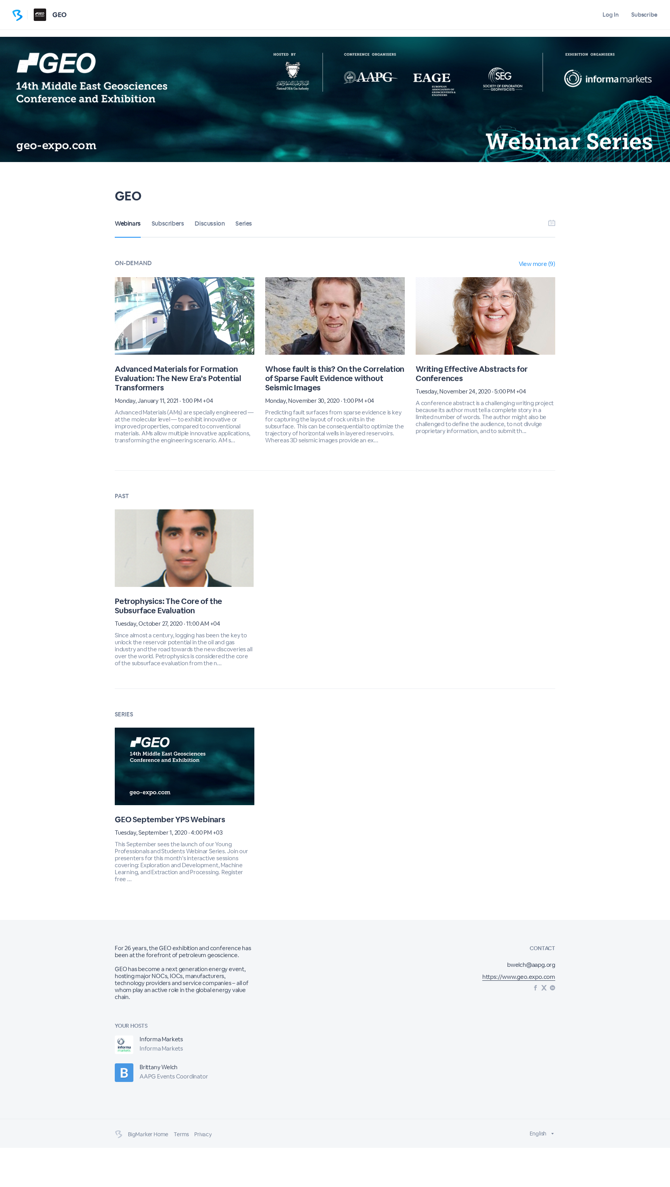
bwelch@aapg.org (531, 964)
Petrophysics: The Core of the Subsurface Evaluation (168, 606)
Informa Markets (161, 1039)
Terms (181, 1134)
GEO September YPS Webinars (170, 819)
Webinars (128, 223)
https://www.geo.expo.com (518, 976)
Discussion (209, 223)
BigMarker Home (148, 1134)
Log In (610, 14)
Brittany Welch (159, 1067)
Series (243, 223)
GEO (59, 14)
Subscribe (644, 14)
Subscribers (168, 223)
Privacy (203, 1134)
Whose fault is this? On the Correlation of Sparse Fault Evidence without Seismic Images (334, 378)
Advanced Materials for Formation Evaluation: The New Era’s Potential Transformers (178, 378)
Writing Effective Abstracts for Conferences (472, 373)
